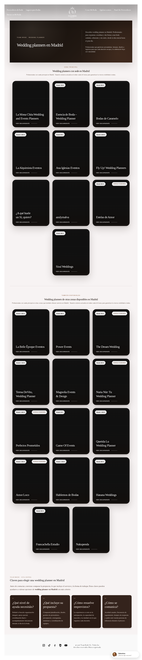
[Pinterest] (60, 645)
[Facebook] (54, 645)
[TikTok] (49, 645)
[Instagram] (43, 645)
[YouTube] (65, 645)
